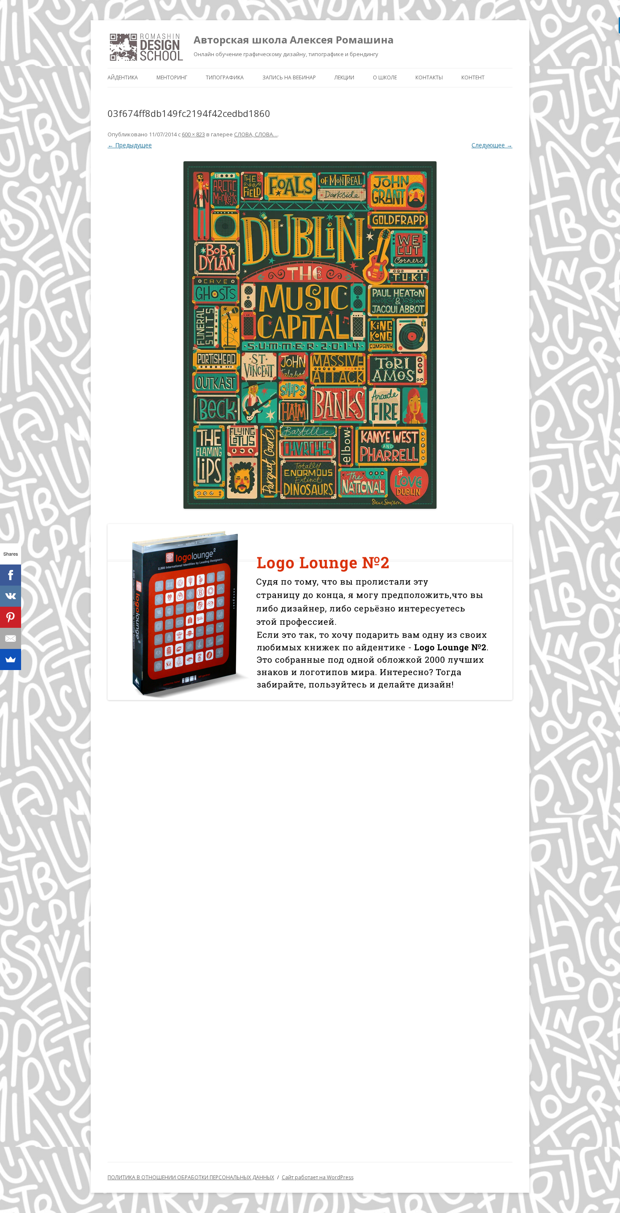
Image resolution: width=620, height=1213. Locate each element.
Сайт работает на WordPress (317, 1177)
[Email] (10, 638)
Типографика (225, 77)
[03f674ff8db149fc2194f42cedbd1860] (310, 335)
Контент (473, 77)
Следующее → (492, 145)
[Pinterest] (10, 617)
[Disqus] (310, 816)
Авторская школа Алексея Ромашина (294, 39)
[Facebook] (10, 575)
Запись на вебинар (289, 77)
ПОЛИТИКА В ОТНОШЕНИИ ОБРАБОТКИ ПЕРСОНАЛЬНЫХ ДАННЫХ (191, 1177)
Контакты (429, 77)
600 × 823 (193, 134)
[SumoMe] (10, 659)
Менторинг (171, 77)
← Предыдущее (130, 145)
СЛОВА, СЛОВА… (256, 134)
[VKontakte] (10, 596)
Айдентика (123, 77)
